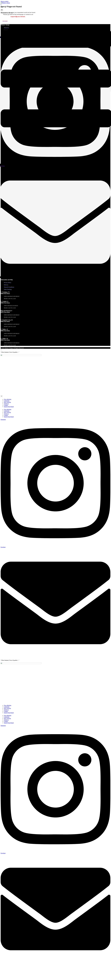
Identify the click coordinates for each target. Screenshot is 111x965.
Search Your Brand (9, 406)
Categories (6, 400)
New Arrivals (7, 402)
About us (6, 403)
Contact (6, 405)
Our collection (7, 399)
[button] (2, 10)
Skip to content (4, 1)
